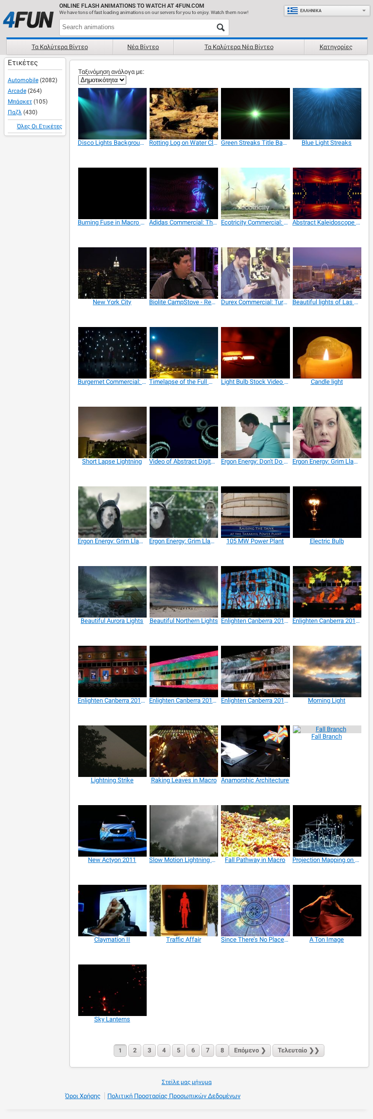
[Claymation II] (112, 910)
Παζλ (15, 112)
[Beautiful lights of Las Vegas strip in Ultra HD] (326, 273)
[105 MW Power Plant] (255, 512)
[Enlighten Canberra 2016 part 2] (326, 592)
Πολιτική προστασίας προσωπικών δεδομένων (173, 1096)
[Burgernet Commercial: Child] (112, 353)
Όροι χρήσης (83, 1096)
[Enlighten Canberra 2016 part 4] (255, 671)
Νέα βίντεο (143, 47)
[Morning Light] (326, 671)
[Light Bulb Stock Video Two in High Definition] (255, 353)
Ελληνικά (311, 10)
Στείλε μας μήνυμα (187, 1082)
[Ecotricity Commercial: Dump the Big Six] (255, 193)
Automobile (23, 80)
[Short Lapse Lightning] (112, 432)
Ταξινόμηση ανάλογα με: (111, 71)
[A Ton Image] (326, 910)
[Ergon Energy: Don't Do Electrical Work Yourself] (255, 432)
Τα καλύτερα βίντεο (60, 47)
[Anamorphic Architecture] (255, 751)
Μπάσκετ (20, 101)
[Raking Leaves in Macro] (183, 751)
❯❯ (299, 1050)
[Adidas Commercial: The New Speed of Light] (183, 193)
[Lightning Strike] (112, 751)
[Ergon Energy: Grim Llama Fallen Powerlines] (326, 432)
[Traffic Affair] (183, 910)
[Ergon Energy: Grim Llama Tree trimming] (112, 512)
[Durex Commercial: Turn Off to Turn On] (255, 273)
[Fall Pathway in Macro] (255, 831)
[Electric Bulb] (326, 512)
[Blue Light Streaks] (326, 113)
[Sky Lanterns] (112, 990)
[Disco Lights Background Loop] (112, 113)
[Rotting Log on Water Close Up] (183, 113)
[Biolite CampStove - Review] (183, 273)
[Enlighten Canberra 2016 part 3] (183, 671)
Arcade (17, 90)
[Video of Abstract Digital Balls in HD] (183, 432)
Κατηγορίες (336, 47)
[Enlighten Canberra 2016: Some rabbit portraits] (112, 671)
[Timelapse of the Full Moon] (183, 353)
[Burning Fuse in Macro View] (112, 193)
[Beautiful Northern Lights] (183, 592)
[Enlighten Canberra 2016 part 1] (255, 592)
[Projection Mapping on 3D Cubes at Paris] (326, 831)
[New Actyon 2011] (112, 831)
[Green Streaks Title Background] (255, 113)
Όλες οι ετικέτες (39, 126)
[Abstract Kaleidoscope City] (326, 193)
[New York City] (112, 273)
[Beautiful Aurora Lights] (112, 592)
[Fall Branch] (326, 729)
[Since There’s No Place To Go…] (255, 910)
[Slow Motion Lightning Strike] (183, 831)
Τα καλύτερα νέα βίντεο (238, 47)
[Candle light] (326, 353)
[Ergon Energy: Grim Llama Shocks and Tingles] (183, 512)
